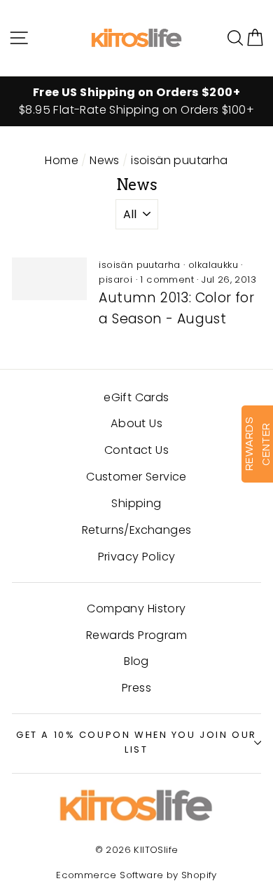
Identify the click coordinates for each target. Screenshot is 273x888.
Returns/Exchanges (137, 530)
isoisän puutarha (139, 264)
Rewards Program (136, 635)
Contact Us (136, 450)
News (105, 160)
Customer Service (136, 477)
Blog (136, 661)
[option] (136, 101)
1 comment (167, 279)
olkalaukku (213, 264)
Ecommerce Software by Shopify (136, 875)
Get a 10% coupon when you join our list (136, 742)
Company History (136, 608)
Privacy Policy (137, 557)
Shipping (136, 503)
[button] (255, 37)
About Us (136, 423)
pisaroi (115, 279)
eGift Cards (136, 397)
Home (61, 160)
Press (136, 688)
